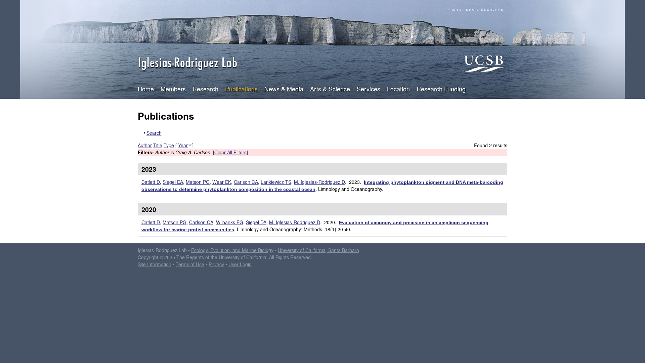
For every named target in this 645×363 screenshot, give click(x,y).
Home (146, 88)
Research (205, 88)
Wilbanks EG (229, 222)
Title (157, 145)
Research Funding (441, 88)
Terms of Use (190, 264)
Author (145, 145)
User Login (240, 264)
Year (183, 145)
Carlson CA (246, 181)
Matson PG (198, 181)
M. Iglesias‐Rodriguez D (294, 222)
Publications (241, 88)
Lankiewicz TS (276, 181)
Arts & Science (330, 88)
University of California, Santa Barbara (318, 250)
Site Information (154, 264)
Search (154, 132)
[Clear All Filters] (230, 152)
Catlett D (150, 181)
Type (169, 145)
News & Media (283, 88)
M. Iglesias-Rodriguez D (319, 181)
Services (368, 88)
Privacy (216, 264)
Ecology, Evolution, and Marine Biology (232, 250)
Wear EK (221, 181)
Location (398, 88)
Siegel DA (173, 181)
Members (173, 88)
